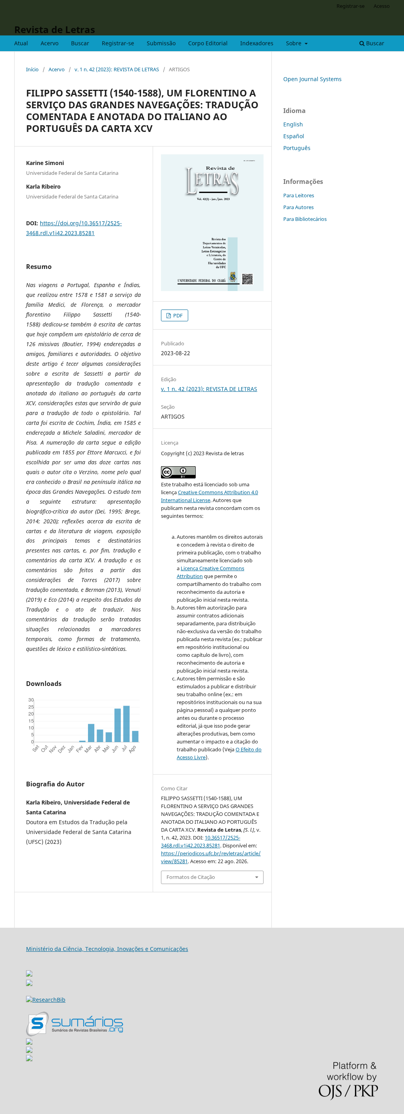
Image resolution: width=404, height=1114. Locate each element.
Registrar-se (118, 43)
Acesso (382, 5)
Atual (21, 43)
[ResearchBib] (45, 999)
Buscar (80, 43)
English (293, 124)
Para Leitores (298, 195)
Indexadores (256, 43)
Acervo (49, 43)
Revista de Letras (54, 29)
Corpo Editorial (208, 43)
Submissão (161, 43)
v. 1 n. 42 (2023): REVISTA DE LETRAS (117, 69)
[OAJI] (29, 1042)
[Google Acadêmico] (29, 1051)
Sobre (294, 43)
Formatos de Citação (190, 876)
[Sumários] (74, 1034)
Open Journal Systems (312, 79)
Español (293, 136)
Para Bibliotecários (305, 218)
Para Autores (298, 207)
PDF (177, 315)
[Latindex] (29, 1059)
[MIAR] (29, 971)
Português (296, 148)
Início (32, 69)
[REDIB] (29, 984)
